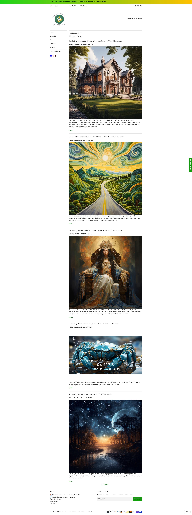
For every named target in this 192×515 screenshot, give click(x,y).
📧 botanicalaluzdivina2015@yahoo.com (62, 497)
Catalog (52, 40)
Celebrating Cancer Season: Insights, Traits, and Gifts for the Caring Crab (95, 324)
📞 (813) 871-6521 (56, 499)
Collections (53, 36)
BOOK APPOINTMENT (190, 164)
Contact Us (53, 43)
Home (51, 32)
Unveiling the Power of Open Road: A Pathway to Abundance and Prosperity (96, 137)
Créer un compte (82, 5)
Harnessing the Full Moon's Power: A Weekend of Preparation (91, 394)
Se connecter (72, 5)
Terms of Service (55, 503)
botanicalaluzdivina (65, 511)
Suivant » (106, 484)
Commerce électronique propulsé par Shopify (81, 511)
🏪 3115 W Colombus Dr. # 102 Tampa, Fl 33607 (65, 495)
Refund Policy (54, 501)
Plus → (71, 130)
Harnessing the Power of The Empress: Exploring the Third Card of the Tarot (96, 230)
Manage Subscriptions (56, 51)
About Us (52, 47)
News (72, 36)
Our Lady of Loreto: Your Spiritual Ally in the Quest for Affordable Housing (95, 41)
